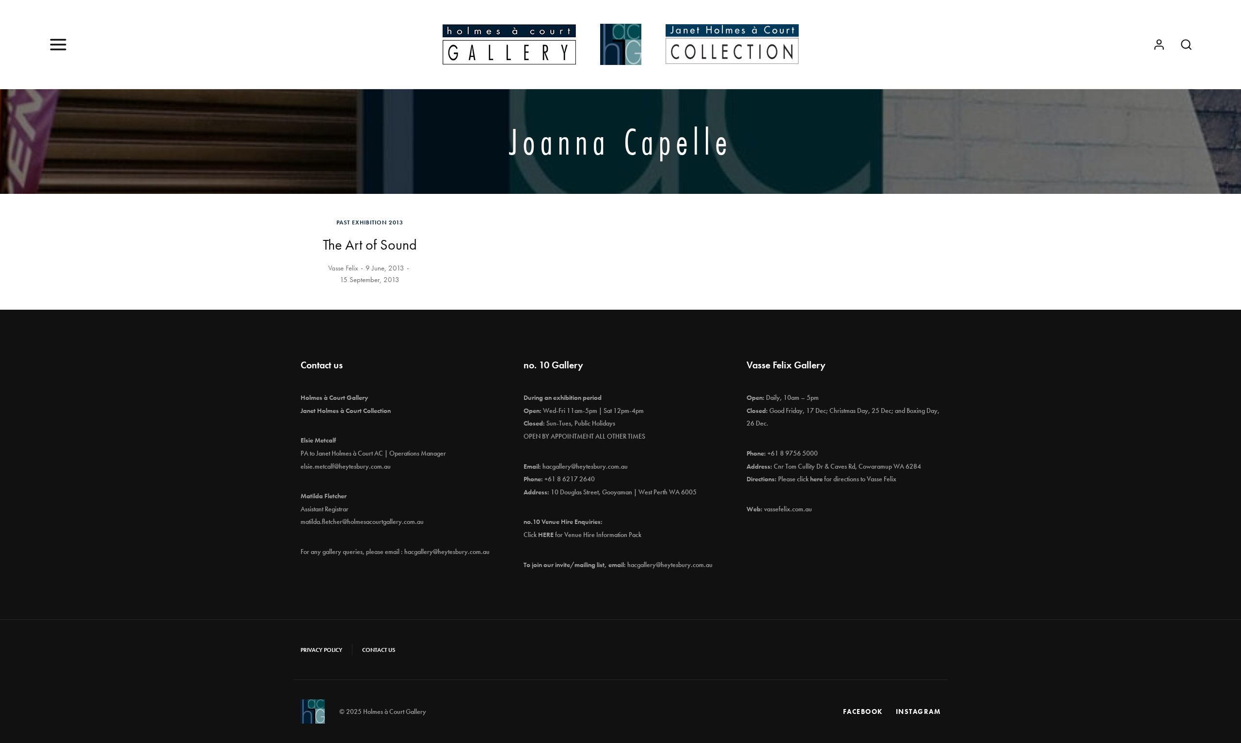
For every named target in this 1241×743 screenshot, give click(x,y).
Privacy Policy (321, 650)
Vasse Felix (343, 268)
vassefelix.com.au (788, 509)
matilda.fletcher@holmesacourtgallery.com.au (362, 521)
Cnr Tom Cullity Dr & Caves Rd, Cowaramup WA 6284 (847, 466)
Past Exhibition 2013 (369, 222)
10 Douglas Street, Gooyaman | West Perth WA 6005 (624, 492)
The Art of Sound (370, 245)
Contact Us (378, 650)
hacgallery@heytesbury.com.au (447, 551)
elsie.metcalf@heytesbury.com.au (346, 466)
